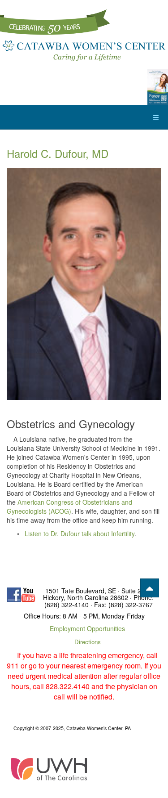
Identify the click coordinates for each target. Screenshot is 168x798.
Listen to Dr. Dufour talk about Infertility (79, 533)
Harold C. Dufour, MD (57, 153)
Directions (87, 641)
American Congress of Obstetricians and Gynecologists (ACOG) (69, 507)
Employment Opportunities (87, 628)
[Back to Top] (149, 587)
